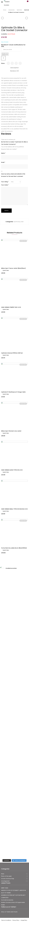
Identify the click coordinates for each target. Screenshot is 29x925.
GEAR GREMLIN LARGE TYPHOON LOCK (12, 470)
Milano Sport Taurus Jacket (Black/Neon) (13, 268)
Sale (22, 222)
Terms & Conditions (6, 920)
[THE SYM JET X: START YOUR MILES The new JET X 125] (14, 803)
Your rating (5, 182)
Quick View (6, 270)
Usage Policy (24, 920)
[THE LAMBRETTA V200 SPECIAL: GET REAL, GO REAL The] (14, 836)
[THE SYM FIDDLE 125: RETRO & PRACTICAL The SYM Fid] (14, 750)
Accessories (12, 10)
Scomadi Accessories (7, 900)
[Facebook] (12, 63)
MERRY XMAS (4, 888)
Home (4, 10)
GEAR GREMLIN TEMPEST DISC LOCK (11, 307)
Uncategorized (5, 881)
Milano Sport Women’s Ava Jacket (11, 431)
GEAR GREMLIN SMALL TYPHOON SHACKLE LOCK (14, 509)
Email (3, 162)
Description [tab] (14, 68)
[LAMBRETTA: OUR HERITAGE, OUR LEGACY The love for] (14, 627)
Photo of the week (6, 876)
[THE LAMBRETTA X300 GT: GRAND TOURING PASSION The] (14, 704)
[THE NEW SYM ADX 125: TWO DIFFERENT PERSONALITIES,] (14, 657)
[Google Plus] (16, 63)
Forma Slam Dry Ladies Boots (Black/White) (14, 548)
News (2, 874)
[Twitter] (8, 63)
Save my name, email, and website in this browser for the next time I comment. (13, 175)
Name (3, 153)
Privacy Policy (16, 920)
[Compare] (3, 58)
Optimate (19, 10)
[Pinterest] (20, 63)
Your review (5, 185)
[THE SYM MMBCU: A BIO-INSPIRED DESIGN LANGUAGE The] (14, 594)
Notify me (5, 54)
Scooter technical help (7, 878)
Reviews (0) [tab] (14, 71)
